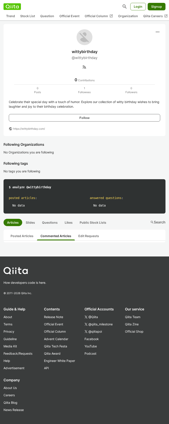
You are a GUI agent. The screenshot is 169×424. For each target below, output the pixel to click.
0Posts (37, 90)
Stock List (27, 16)
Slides (30, 222)
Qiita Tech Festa (55, 346)
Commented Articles (55, 236)
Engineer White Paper (59, 361)
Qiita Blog (10, 402)
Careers (9, 395)
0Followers (131, 90)
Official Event (69, 16)
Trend (10, 16)
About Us (10, 388)
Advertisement (14, 368)
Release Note (53, 317)
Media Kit (10, 346)
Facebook (91, 339)
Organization (128, 16)
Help (7, 361)
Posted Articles (22, 236)
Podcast (90, 353)
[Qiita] (12, 6)
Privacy (9, 331)
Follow (84, 118)
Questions (50, 222)
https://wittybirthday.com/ (29, 128)
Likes (69, 222)
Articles (13, 222)
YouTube (90, 346)
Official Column (99, 16)
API (46, 368)
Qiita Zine (132, 324)
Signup (156, 6)
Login (138, 6)
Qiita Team (132, 317)
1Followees (84, 90)
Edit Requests (88, 236)
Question (47, 16)
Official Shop (134, 331)
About (8, 317)
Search (157, 222)
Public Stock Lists (93, 222)
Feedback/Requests (18, 353)
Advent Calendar (56, 339)
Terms (8, 324)
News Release (14, 410)
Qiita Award (52, 353)
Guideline (10, 339)
